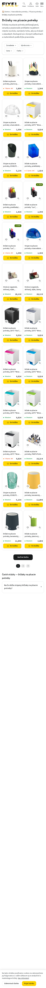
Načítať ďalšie (23, 557)
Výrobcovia (25, 45)
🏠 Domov (6, 11)
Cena (8, 51)
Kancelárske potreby (20, 11)
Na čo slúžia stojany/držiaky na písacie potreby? (23, 587)
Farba (19, 51)
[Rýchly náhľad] (18, 75)
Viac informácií (23, 978)
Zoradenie (10, 45)
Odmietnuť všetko (11, 983)
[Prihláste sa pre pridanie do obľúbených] (6, 75)
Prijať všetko (29, 983)
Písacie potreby (35, 11)
